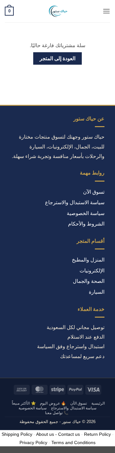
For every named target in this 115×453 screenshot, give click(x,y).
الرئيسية (98, 403)
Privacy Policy (33, 442)
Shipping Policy (17, 434)
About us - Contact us (58, 434)
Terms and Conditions (73, 442)
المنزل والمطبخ (88, 259)
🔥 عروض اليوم (53, 403)
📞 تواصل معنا (56, 413)
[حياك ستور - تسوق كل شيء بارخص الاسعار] (57, 11)
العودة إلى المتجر (58, 58)
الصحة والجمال (88, 281)
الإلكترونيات (92, 270)
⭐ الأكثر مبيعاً (23, 403)
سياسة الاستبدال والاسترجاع (74, 202)
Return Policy (97, 434)
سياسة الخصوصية (85, 213)
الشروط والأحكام (86, 223)
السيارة (96, 292)
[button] (106, 11)
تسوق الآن (93, 192)
